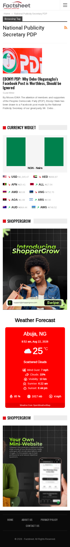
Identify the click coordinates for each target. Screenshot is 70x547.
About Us (27, 520)
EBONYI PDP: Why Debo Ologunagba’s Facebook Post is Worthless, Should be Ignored (32, 83)
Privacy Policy (49, 520)
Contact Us (32, 526)
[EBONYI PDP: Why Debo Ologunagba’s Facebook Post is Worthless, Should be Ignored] (22, 60)
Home (10, 520)
